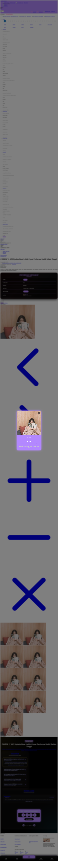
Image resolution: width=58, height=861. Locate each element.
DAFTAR (29, 441)
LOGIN (29, 437)
